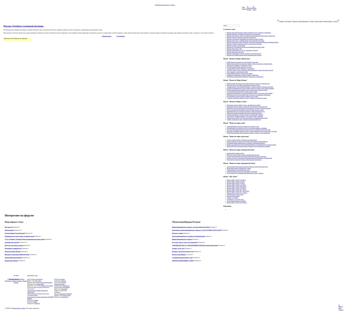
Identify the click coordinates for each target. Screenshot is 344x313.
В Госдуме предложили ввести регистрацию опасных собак (245, 110)
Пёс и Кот (38, 281)
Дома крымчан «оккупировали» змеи (238, 170)
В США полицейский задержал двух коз (239, 67)
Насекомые (66, 287)
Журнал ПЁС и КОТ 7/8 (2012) (236, 188)
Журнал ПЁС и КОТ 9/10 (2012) (236, 186)
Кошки (35, 302)
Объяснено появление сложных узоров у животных (243, 75)
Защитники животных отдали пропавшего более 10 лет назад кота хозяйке (250, 93)
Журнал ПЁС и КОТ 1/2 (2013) (236, 185)
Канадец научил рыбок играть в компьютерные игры (243, 155)
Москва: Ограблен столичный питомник (23, 26)
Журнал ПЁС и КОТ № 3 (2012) (236, 189)
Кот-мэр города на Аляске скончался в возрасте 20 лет (243, 85)
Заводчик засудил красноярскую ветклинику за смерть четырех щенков (249, 108)
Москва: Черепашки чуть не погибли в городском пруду (244, 53)
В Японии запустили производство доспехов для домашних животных (248, 95)
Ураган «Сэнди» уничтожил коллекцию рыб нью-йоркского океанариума (249, 158)
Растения (64, 289)
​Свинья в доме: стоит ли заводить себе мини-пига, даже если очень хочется (250, 70)
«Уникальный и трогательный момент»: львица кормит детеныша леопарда (250, 87)
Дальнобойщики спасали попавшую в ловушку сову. (243, 126)
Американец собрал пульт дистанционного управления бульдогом (247, 118)
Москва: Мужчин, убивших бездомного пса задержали (243, 34)
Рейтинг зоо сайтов (47, 285)
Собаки (36, 300)
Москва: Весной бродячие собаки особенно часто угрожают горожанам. (249, 32)
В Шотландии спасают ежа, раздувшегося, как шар (242, 62)
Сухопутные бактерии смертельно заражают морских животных (246, 156)
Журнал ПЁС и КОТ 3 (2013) (236, 183)
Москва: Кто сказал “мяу (234, 49)
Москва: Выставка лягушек (235, 52)
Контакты (65, 297)
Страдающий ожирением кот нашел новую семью (242, 91)
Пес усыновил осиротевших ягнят (237, 72)
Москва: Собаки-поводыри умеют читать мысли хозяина (244, 44)
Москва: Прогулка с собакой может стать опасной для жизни (245, 40)
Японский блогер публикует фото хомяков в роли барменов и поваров (248, 146)
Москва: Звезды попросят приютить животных (241, 37)
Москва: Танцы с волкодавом (236, 45)
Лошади (63, 281)
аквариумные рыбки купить (235, 153)
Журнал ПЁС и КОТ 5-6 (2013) (236, 180)
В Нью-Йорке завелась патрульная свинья (240, 73)
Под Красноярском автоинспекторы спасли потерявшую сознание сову (249, 129)
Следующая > (120, 36)
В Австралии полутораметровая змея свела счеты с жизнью (245, 173)
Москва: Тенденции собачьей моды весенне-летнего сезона (245, 39)
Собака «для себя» (232, 198)
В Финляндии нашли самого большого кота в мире (242, 96)
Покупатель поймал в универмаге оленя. (239, 65)
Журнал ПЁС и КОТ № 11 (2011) (237, 193)
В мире (312, 21)
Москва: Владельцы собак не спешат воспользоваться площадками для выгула (251, 36)
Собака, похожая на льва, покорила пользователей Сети (244, 119)
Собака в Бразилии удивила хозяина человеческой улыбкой (245, 115)
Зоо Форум (288, 21)
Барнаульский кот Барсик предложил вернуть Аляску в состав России (248, 83)
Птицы (62, 279)
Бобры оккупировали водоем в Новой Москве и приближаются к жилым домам (251, 145)
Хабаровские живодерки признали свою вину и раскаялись (245, 76)
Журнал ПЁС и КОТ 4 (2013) (236, 181)
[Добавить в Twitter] (5, 40)
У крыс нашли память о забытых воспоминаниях (242, 140)
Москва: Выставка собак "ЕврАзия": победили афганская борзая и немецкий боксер (253, 42)
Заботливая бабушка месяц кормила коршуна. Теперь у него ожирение (248, 133)
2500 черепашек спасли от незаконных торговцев (242, 171)
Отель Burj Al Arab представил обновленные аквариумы (244, 159)
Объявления (40, 284)
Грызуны (37, 303)
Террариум (66, 285)
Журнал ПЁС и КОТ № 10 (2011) (237, 202)
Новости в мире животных (300, 21)
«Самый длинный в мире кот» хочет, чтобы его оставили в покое (247, 98)
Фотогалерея (319, 21)
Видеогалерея (327, 21)
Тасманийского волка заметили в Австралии (240, 68)
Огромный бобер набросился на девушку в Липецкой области (246, 143)
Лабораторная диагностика (235, 194)
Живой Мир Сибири (19, 308)
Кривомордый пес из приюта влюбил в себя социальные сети (246, 111)
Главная (281, 21)
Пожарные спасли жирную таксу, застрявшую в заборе (243, 105)
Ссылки (335, 21)
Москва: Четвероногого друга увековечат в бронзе (242, 50)
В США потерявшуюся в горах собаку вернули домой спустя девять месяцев (250, 88)
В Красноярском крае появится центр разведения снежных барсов (247, 90)
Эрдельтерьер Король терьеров (236, 201)
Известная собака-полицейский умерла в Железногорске (244, 113)
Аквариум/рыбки (59, 284)
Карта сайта (67, 295)
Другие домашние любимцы (63, 294)
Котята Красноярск (46, 282)
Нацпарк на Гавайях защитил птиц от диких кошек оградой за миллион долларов (252, 131)
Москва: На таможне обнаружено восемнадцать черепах (244, 55)
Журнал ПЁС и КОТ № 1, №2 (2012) (238, 191)
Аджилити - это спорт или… (236, 199)
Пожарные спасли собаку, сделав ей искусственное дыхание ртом (247, 106)
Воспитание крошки (233, 196)
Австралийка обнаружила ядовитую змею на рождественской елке (247, 166)
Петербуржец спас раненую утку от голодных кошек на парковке (247, 128)
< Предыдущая (106, 36)
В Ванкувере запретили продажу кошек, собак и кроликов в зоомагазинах (249, 64)
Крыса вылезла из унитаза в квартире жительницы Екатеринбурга (247, 141)
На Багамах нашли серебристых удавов (239, 168)
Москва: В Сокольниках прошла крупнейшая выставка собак (245, 47)
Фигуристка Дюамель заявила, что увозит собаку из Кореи (245, 116)
